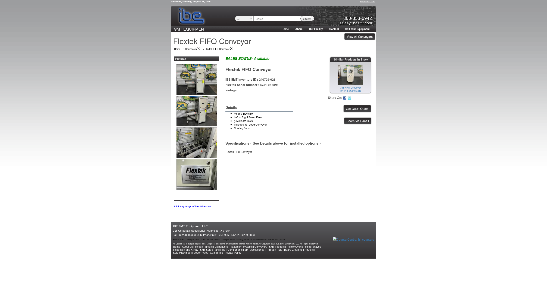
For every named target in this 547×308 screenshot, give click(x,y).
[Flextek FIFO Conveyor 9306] (196, 79)
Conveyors (260, 246)
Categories (216, 252)
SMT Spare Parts (210, 249)
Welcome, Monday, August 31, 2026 (190, 1)
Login (372, 1)
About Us (187, 246)
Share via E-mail (358, 121)
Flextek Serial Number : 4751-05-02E (251, 85)
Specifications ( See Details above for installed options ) (273, 143)
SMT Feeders (277, 246)
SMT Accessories (254, 249)
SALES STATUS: (239, 58)
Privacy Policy (233, 252)
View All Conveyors (360, 36)
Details (231, 107)
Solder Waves (313, 246)
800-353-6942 (357, 18)
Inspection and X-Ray (185, 249)
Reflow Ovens (295, 246)
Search (307, 18)
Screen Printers (204, 246)
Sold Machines (181, 252)
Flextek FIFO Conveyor (248, 69)
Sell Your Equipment (357, 29)
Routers (309, 249)
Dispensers (221, 246)
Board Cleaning (293, 249)
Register (364, 1)
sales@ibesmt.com (356, 22)
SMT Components (232, 249)
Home (285, 29)
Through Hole (274, 249)
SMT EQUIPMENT (190, 29)
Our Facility (316, 29)
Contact (334, 29)
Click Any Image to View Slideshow (192, 206)
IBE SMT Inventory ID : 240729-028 (250, 79)
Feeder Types (200, 252)
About (299, 29)
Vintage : (231, 90)
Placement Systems (241, 246)
